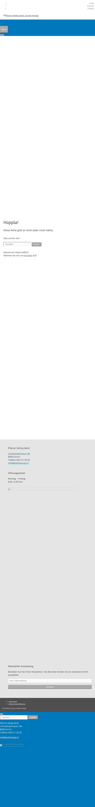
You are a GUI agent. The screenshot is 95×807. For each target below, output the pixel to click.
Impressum (13, 701)
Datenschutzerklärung (17, 704)
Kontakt (91, 8)
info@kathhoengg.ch (18, 463)
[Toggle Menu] (2, 35)
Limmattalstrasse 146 (19, 453)
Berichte (90, 6)
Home (91, 3)
